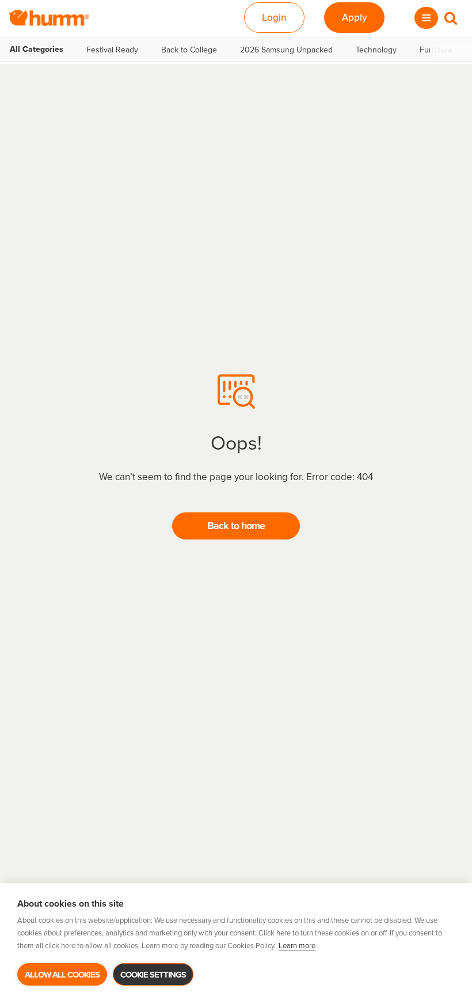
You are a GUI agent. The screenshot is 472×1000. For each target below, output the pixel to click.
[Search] (451, 18)
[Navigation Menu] (426, 18)
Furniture (436, 49)
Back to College (189, 49)
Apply (354, 17)
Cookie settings (153, 974)
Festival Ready (112, 49)
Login (274, 17)
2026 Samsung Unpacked (286, 49)
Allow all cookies (62, 974)
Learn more (297, 945)
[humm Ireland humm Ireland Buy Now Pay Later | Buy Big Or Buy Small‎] (49, 18)
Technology (376, 49)
